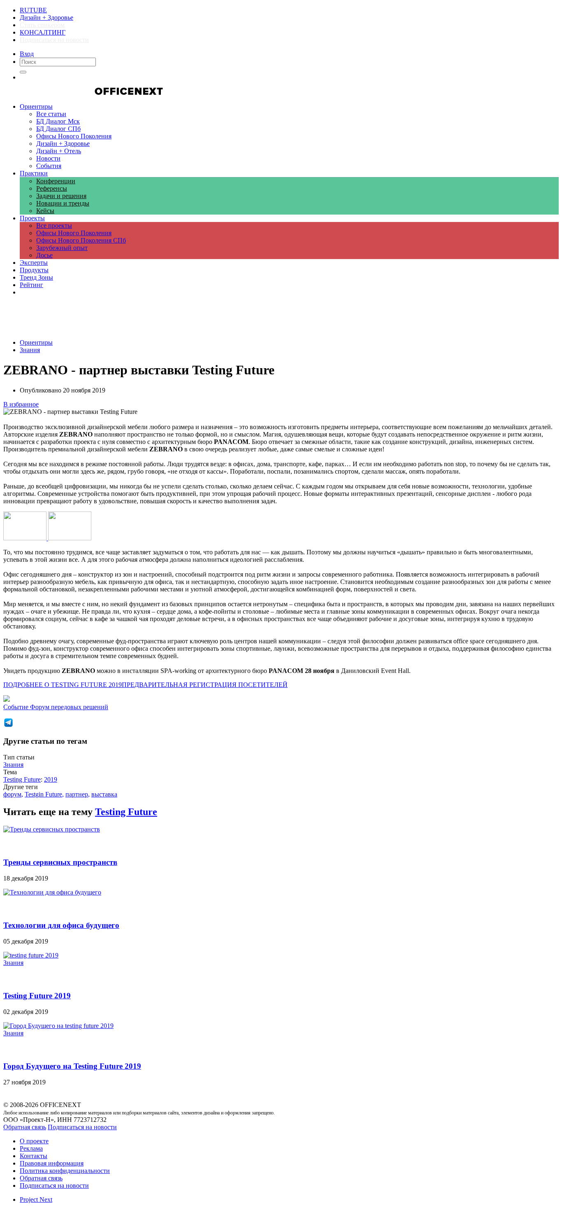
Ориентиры (36, 342)
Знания (30, 349)
